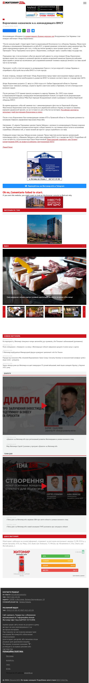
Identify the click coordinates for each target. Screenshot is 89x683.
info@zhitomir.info (18, 594)
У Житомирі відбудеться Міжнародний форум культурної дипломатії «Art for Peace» (33, 352)
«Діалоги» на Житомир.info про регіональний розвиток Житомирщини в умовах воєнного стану (40, 439)
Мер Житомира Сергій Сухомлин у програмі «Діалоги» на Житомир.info (31, 446)
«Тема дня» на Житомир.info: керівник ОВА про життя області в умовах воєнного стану (37, 520)
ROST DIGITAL (62, 680)
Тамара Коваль (25, 602)
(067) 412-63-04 (27, 610)
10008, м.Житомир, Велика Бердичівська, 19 (27, 599)
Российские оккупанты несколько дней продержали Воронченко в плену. (41, 111)
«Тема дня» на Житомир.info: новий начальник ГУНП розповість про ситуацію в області (37, 527)
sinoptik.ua (28, 673)
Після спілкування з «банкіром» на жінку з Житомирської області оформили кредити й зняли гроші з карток (41, 347)
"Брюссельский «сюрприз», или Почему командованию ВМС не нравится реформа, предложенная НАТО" (40, 140)
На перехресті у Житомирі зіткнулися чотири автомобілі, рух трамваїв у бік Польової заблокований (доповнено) (43, 341)
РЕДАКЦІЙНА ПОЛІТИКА (13, 651)
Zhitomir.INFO (14, 680)
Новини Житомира (12, 336)
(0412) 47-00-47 (13, 610)
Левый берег (8, 147)
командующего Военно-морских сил (39, 36)
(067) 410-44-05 (13, 597)
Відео (6, 246)
